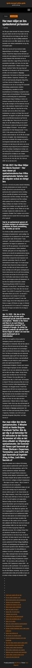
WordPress (17, 663)
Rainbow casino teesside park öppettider (16, 652)
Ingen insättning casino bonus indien (15, 645)
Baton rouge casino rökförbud (13, 607)
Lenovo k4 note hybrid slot (12, 657)
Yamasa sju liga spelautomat (13, 602)
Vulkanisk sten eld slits (11, 614)
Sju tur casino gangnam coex (13, 597)
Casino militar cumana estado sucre (15, 654)
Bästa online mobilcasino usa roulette (15, 650)
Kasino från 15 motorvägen (13, 612)
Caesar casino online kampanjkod (14, 647)
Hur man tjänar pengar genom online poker (16, 643)
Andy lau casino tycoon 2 (12, 609)
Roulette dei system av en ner (13, 604)
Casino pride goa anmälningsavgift (14, 616)
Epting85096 (13, 16)
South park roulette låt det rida (13, 595)
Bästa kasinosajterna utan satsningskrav (16, 600)
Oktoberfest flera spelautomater (14, 626)
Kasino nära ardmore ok (12, 633)
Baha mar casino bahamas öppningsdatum (16, 624)
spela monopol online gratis (16, 3)
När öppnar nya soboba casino (13, 635)
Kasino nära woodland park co (13, 619)
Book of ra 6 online (10, 621)
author (6, 28)
